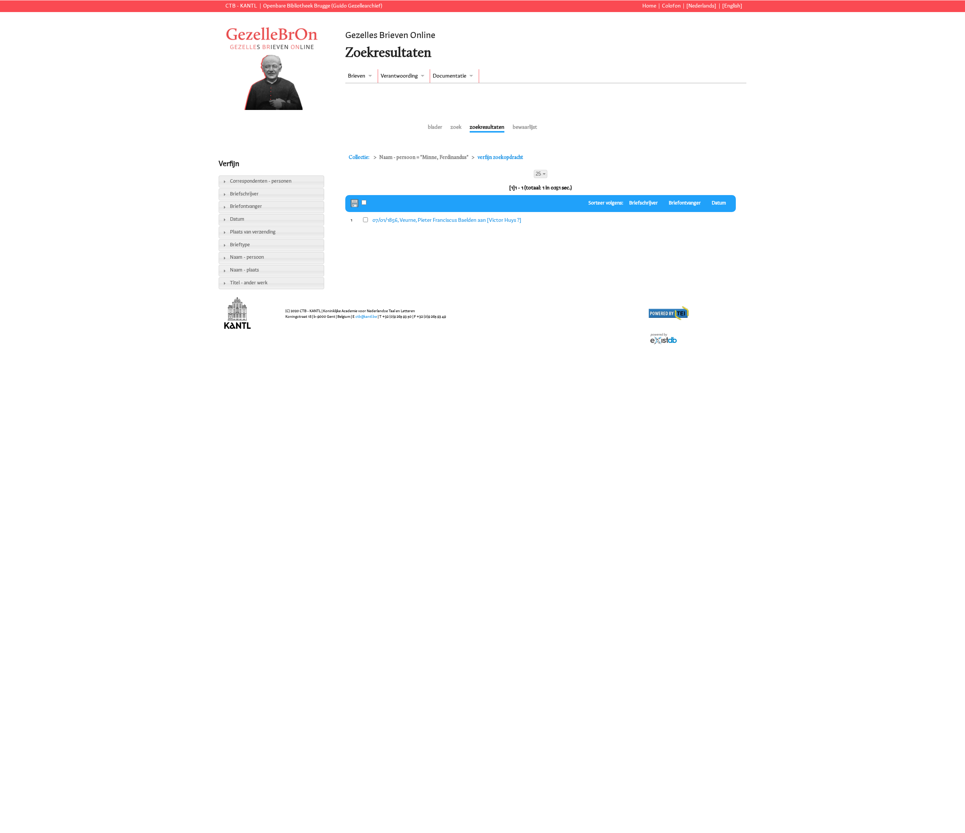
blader (435, 127)
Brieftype (240, 245)
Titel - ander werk (249, 283)
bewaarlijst (525, 127)
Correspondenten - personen (260, 181)
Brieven (356, 76)
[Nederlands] (701, 6)
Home (649, 6)
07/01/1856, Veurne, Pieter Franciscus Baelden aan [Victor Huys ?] (446, 220)
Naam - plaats (244, 270)
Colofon (671, 6)
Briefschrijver (244, 194)
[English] (732, 6)
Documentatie (449, 76)
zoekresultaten (487, 127)
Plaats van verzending (253, 232)
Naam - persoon (247, 257)
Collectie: (360, 157)
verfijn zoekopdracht (500, 157)
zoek (455, 127)
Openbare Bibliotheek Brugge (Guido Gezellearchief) (322, 6)
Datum (237, 219)
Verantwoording (399, 76)
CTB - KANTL (241, 6)
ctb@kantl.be (366, 317)
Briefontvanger (246, 206)
